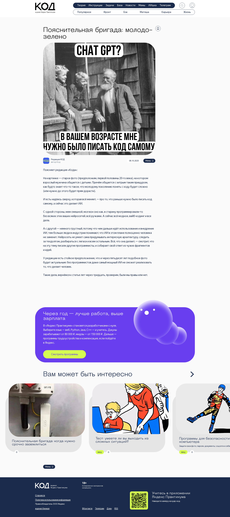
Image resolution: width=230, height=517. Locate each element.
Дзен (109, 508)
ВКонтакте (87, 508)
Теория (81, 5)
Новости (130, 5)
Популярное (84, 12)
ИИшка (152, 5)
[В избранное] (158, 28)
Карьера (166, 12)
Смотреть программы (64, 354)
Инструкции (95, 5)
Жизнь (187, 12)
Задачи (110, 5)
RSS (116, 508)
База (119, 5)
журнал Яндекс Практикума (45, 12)
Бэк (125, 12)
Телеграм (165, 5)
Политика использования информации (53, 500)
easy (100, 452)
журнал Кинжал (42, 508)
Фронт (107, 12)
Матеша (144, 12)
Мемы (141, 5)
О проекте (40, 495)
